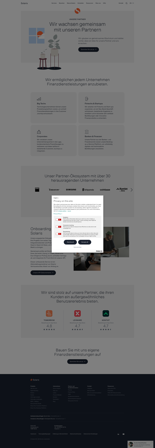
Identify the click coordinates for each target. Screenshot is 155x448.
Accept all (84, 242)
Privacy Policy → (58, 213)
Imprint (69, 211)
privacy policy (62, 211)
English (56, 198)
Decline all (70, 242)
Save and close (77, 247)
